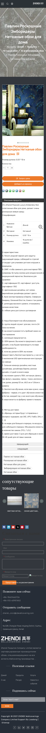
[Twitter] (18, 527)
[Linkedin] (8, 527)
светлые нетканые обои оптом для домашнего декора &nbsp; (14, 511)
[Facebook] (4, 527)
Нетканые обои (10, 472)
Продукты (20, 675)
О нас (3, 680)
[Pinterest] (22, 527)
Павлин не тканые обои (14, 457)
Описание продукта (12, 200)
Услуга (33, 675)
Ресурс (19, 680)
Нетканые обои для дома (14, 464)
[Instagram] (27, 527)
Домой (3, 675)
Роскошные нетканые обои (15, 460)
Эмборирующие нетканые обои (17, 468)
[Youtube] (13, 527)
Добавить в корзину (23, 184)
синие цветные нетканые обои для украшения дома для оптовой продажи (31, 511)
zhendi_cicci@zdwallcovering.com (18, 613)
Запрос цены (24, 178)
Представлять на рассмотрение (11, 582)
